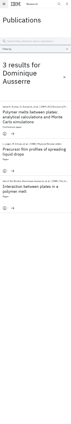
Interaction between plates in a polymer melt (30, 189)
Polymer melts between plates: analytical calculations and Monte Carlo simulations (32, 116)
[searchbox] (35, 41)
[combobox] (35, 49)
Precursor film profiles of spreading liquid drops (34, 152)
